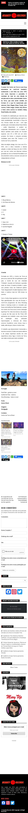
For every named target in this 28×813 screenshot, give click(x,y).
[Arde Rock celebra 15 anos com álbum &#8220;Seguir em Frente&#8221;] (18, 425)
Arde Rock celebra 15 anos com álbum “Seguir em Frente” (18, 430)
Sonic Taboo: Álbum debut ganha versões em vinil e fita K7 (6, 448)
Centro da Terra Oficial (7, 415)
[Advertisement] (14, 180)
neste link (14, 141)
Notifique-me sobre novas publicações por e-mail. (13, 565)
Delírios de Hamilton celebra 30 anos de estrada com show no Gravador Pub (16, 4)
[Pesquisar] (25, 580)
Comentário (4, 517)
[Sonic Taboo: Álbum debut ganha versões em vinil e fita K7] (6, 442)
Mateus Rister (21, 75)
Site (2, 542)
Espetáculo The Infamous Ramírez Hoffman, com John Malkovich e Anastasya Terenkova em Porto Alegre (13, 637)
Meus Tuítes (14, 667)
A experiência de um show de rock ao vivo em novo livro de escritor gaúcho (7, 499)
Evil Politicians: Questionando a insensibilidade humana (22, 499)
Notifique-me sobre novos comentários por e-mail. (14, 559)
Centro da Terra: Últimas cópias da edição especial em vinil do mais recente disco (6, 432)
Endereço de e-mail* (7, 536)
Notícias (6, 77)
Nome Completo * (6, 530)
